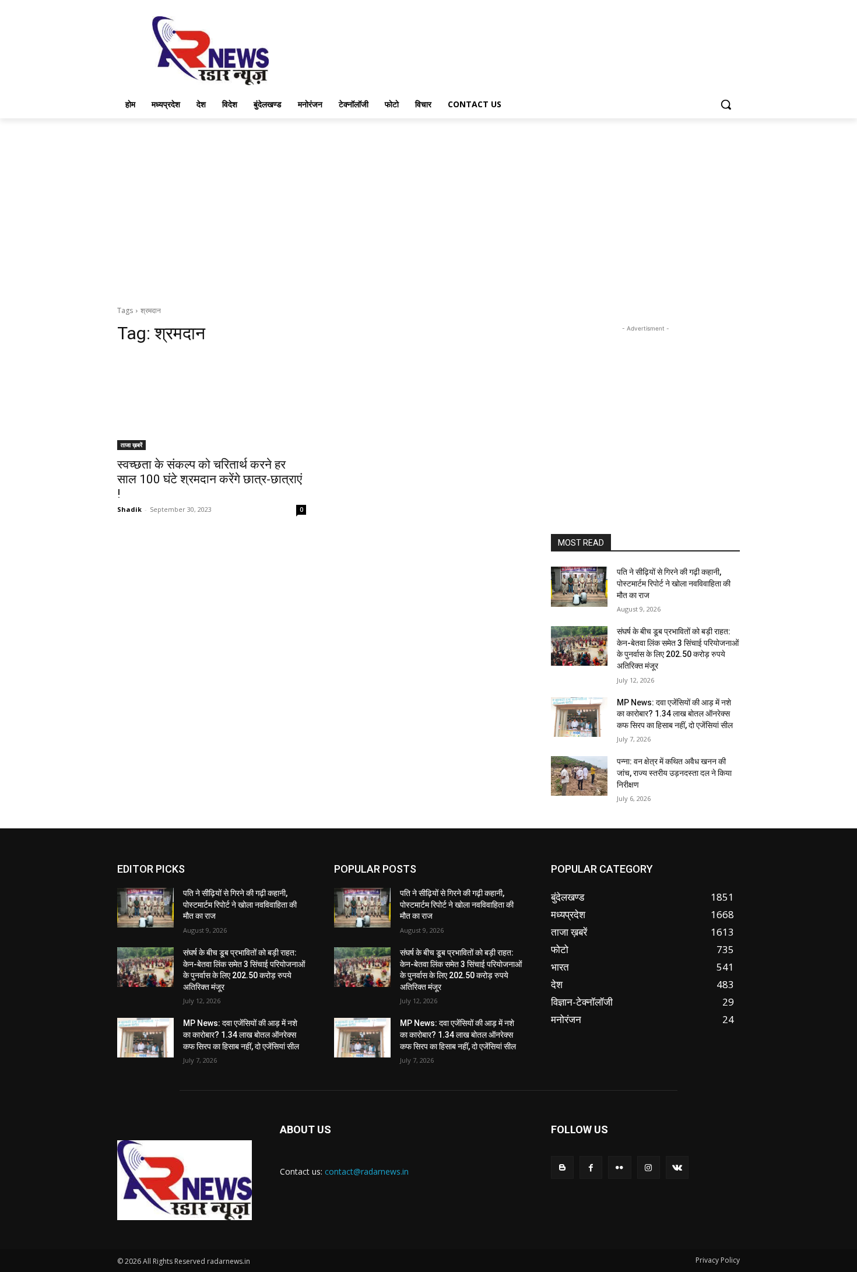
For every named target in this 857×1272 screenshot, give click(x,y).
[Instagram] (648, 1167)
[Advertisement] (516, 49)
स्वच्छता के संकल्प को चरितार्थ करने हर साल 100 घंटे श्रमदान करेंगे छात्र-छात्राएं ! (209, 479)
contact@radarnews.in (367, 1171)
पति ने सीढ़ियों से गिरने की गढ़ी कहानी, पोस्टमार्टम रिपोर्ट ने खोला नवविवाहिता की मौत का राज (673, 583)
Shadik (129, 509)
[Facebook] (590, 1167)
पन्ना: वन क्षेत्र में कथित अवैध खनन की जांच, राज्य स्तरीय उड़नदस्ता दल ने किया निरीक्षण (674, 773)
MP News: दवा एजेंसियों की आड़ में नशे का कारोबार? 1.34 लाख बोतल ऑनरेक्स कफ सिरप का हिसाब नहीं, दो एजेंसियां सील (675, 714)
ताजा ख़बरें (131, 445)
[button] (726, 104)
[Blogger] (562, 1167)
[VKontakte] (677, 1167)
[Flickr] (619, 1167)
